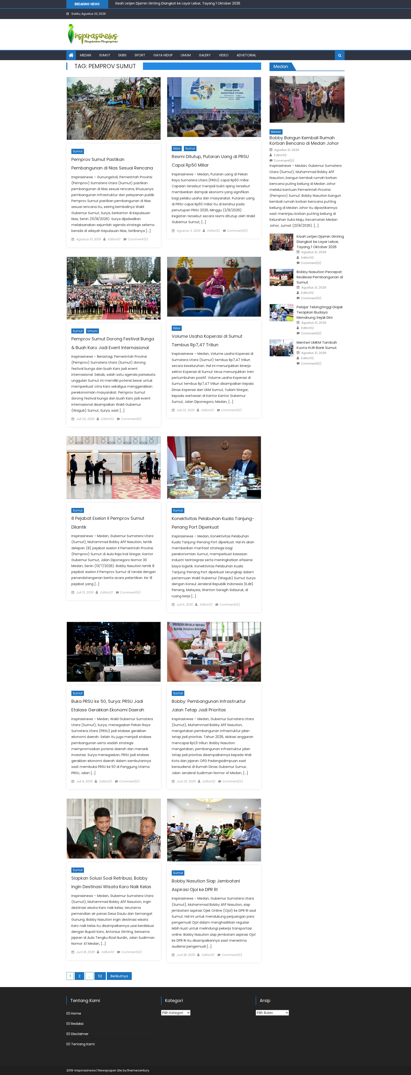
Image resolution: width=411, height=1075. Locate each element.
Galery (205, 55)
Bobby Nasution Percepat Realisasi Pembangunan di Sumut (164, 4)
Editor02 (114, 239)
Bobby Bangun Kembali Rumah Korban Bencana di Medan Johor (304, 140)
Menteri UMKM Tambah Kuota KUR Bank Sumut (317, 345)
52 (100, 976)
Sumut (104, 55)
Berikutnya (119, 976)
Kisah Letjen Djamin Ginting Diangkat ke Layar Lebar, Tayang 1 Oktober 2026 (320, 241)
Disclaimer (79, 1034)
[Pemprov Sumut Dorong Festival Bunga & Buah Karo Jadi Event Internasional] (114, 288)
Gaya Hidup (163, 55)
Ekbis (122, 55)
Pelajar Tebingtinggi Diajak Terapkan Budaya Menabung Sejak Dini (320, 312)
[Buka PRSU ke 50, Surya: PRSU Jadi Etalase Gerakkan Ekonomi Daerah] (114, 652)
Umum (186, 55)
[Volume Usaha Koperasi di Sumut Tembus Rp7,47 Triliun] (214, 287)
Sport (140, 55)
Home (76, 1013)
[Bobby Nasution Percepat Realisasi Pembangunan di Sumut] (281, 277)
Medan (85, 55)
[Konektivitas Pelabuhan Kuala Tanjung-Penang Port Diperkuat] (214, 467)
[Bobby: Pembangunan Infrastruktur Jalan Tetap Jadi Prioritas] (214, 652)
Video (224, 55)
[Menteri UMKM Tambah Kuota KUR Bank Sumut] (281, 348)
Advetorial (246, 55)
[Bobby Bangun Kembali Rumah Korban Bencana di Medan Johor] (307, 99)
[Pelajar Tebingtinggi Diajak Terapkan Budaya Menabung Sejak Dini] (281, 312)
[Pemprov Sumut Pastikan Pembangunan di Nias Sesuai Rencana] (114, 108)
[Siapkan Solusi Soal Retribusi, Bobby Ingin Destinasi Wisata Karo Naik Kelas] (114, 829)
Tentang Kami (83, 1044)
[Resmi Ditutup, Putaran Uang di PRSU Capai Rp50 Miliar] (214, 107)
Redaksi (77, 1023)
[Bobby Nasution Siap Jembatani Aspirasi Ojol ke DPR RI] (214, 830)
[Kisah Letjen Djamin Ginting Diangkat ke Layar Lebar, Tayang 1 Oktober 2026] (281, 242)
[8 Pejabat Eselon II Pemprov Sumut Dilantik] (114, 467)
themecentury (138, 1070)
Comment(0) (138, 239)
